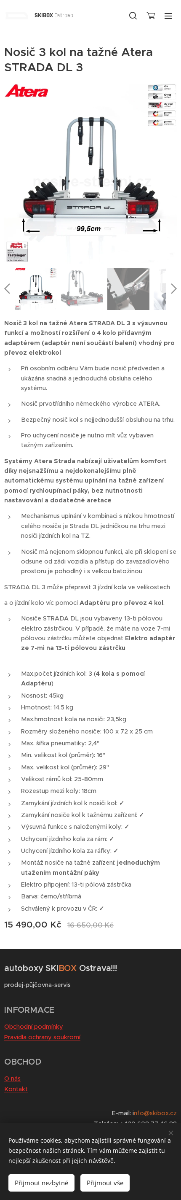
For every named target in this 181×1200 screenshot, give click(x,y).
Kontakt (16, 1089)
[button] (133, 15)
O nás (12, 1078)
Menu (168, 15)
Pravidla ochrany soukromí (42, 1037)
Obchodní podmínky (33, 1026)
